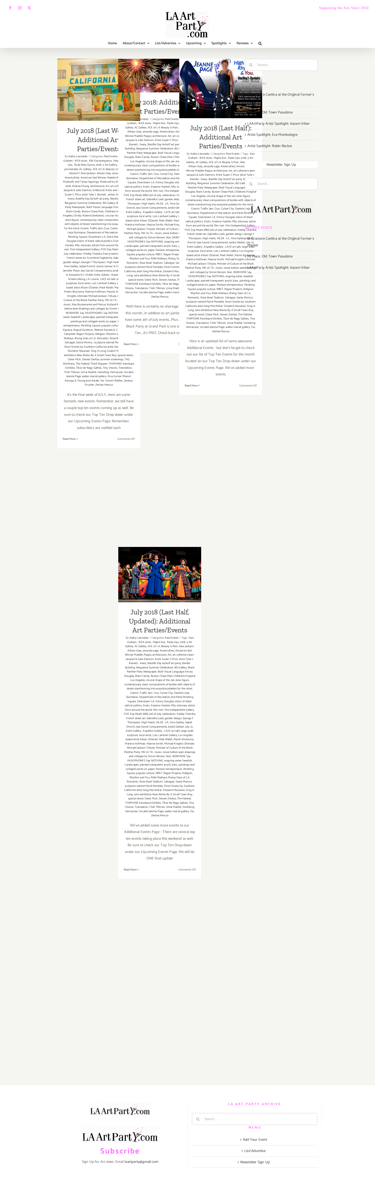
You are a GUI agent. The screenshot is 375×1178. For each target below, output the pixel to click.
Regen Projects (85, 334)
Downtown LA (96, 237)
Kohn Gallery (102, 275)
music (67, 304)
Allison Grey (104, 173)
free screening (111, 254)
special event (135, 280)
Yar (102, 380)
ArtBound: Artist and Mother (109, 190)
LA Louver (92, 279)
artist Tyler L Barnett (94, 194)
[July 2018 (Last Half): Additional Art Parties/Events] (220, 88)
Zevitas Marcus (104, 385)
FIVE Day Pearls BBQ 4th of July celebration (149, 195)
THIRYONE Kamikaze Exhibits (143, 284)
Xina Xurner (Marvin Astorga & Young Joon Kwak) (98, 378)
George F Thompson (93, 262)
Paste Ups (172, 123)
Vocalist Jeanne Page (151, 292)
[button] (260, 43)
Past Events (110, 156)
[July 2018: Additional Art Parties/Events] (159, 75)
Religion (100, 334)
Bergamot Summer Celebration (83, 203)
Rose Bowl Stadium (151, 263)
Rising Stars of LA (85, 338)
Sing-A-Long (98, 351)
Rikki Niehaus (159, 258)
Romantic (103, 338)
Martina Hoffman (95, 292)
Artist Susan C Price (166, 140)
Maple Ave (158, 123)
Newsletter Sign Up (281, 165)
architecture (97, 186)
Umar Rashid (88, 372)
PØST (159, 254)
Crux (106, 228)
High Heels (113, 262)
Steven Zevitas (90, 359)
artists (111, 194)
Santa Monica (84, 342)
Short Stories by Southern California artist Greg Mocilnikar (98, 347)
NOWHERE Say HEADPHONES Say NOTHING (93, 313)
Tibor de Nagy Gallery (89, 368)
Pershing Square (90, 325)
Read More (69, 439)
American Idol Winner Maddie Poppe (102, 177)
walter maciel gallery (94, 376)
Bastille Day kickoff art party (92, 198)
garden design (71, 262)
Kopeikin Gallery (153, 212)
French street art (76, 258)
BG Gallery (109, 203)
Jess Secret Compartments (96, 270)
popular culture (110, 325)
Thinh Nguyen (98, 364)
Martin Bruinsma (74, 292)
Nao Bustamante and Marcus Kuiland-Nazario (99, 304)
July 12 (188, 727)
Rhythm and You (140, 258)
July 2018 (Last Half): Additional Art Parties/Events (221, 74)
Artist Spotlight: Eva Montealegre (272, 135)
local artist (84, 283)
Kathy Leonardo (78, 156)
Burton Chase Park (93, 211)
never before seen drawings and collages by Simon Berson (99, 306)
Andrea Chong (80, 186)
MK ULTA (111, 300)
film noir (158, 191)
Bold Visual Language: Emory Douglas (109, 207)
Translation (125, 368)
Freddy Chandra (92, 254)
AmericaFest (72, 177)
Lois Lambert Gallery (104, 283)
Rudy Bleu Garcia (84, 165)
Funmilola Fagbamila (99, 258)
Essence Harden (160, 187)
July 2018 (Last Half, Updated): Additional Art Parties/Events (160, 561)
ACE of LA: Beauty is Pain (108, 169)
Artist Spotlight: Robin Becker (269, 146)
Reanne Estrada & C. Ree (108, 330)
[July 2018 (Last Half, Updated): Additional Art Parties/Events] (159, 574)
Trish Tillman (72, 372)
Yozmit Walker (114, 380)
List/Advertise (255, 1151)
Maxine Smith (155, 225)
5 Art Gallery (110, 165)
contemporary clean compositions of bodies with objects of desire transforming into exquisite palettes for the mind (98, 224)
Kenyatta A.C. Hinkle (81, 275)
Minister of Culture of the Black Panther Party (97, 298)
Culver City (166, 174)
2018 (99, 165)
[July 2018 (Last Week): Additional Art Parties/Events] (98, 90)
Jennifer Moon (71, 270)
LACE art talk (107, 279)
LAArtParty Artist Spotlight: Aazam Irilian (278, 124)
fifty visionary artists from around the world (101, 245)
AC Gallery (85, 169)
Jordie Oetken (237, 242)
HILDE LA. (162, 203)
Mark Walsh (106, 287)
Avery (71, 198)
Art (107, 186)
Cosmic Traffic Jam (91, 228)
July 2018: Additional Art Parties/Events (160, 66)
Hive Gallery (71, 266)
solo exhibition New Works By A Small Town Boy (97, 353)
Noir (168, 237)
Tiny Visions (110, 368)
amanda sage (150, 131)
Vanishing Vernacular (110, 372)
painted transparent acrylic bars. (159, 246)
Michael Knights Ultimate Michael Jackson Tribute (100, 294)
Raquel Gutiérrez (83, 330)
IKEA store (80, 161)
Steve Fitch (74, 359)
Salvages (70, 342)
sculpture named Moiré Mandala (113, 342)
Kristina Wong (76, 279)
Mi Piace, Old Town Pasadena (270, 112)
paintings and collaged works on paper (93, 321)
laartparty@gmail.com (141, 1162)
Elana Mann (114, 237)
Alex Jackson (88, 173)
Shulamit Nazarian (79, 351)
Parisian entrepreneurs (169, 250)
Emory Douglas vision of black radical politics (98, 239)
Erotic (146, 187)
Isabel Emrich (87, 266)
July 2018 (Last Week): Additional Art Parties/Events (99, 76)
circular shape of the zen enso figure (167, 161)
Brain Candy (73, 211)
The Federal (82, 364)
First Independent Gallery (85, 249)
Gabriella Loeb (155, 199)
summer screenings (111, 359)
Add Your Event (255, 1140)
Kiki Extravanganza (100, 161)
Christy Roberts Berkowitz (89, 215)
